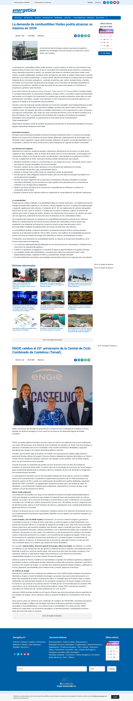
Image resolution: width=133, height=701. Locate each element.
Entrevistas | (41, 642)
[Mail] (117, 2)
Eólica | (51, 650)
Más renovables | (72, 652)
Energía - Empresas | (90, 647)
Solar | (65, 657)
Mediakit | (16, 647)
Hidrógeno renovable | (57, 652)
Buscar (112, 669)
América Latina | (69, 642)
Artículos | (24, 642)
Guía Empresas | (35, 645)
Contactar (98, 2)
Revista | (25, 645)
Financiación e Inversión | (64, 650)
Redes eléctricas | (55, 657)
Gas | (76, 650)
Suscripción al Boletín (23, 2)
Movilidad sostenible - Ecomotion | (62, 655)
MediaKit (90, 2)
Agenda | (32, 642)
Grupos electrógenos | (87, 650)
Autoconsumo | (81, 642)
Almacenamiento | (55, 642)
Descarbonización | (95, 645)
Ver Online (106, 53)
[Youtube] (114, 2)
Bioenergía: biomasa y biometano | (62, 645)
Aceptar (115, 697)
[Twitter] (107, 2)
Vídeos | (71, 657)
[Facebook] (104, 2)
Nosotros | (25, 647)
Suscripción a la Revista (43, 2)
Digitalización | (54, 647)
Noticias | (16, 642)
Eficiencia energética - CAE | (71, 647)
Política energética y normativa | (88, 655)
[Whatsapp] (85, 35)
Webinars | (17, 645)
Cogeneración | (81, 645)
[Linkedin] (111, 2)
